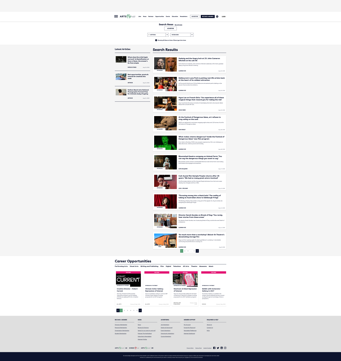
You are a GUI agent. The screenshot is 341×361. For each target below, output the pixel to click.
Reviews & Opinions (143, 327)
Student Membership (120, 333)
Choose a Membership (121, 324)
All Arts (186, 266)
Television (177, 266)
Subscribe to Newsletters (144, 336)
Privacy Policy (190, 348)
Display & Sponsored (166, 327)
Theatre (194, 266)
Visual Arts (134, 266)
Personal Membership (121, 327)
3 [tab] (127, 310)
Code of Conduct (207, 348)
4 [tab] (130, 310)
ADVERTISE (195, 16)
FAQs (208, 330)
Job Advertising (165, 324)
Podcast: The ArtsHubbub (145, 333)
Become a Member (207, 16)
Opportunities (159, 16)
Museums (203, 266)
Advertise (170, 28)
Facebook (214, 348)
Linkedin (221, 348)
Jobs (139, 16)
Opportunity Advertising (167, 333)
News (144, 16)
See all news (178, 25)
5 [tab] (133, 310)
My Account (187, 324)
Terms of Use (198, 348)
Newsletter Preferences (190, 330)
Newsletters (183, 16)
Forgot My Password (189, 327)
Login (223, 16)
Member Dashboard (189, 333)
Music (211, 266)
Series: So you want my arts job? (147, 330)
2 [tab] (124, 310)
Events (168, 16)
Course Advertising (166, 336)
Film (162, 266)
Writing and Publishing (149, 266)
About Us (209, 324)
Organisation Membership (122, 330)
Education (175, 16)
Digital (168, 266)
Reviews (150, 16)
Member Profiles (142, 339)
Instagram (225, 348)
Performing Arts (121, 266)
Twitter (218, 348)
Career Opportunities (133, 261)
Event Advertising (165, 330)
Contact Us (210, 327)
